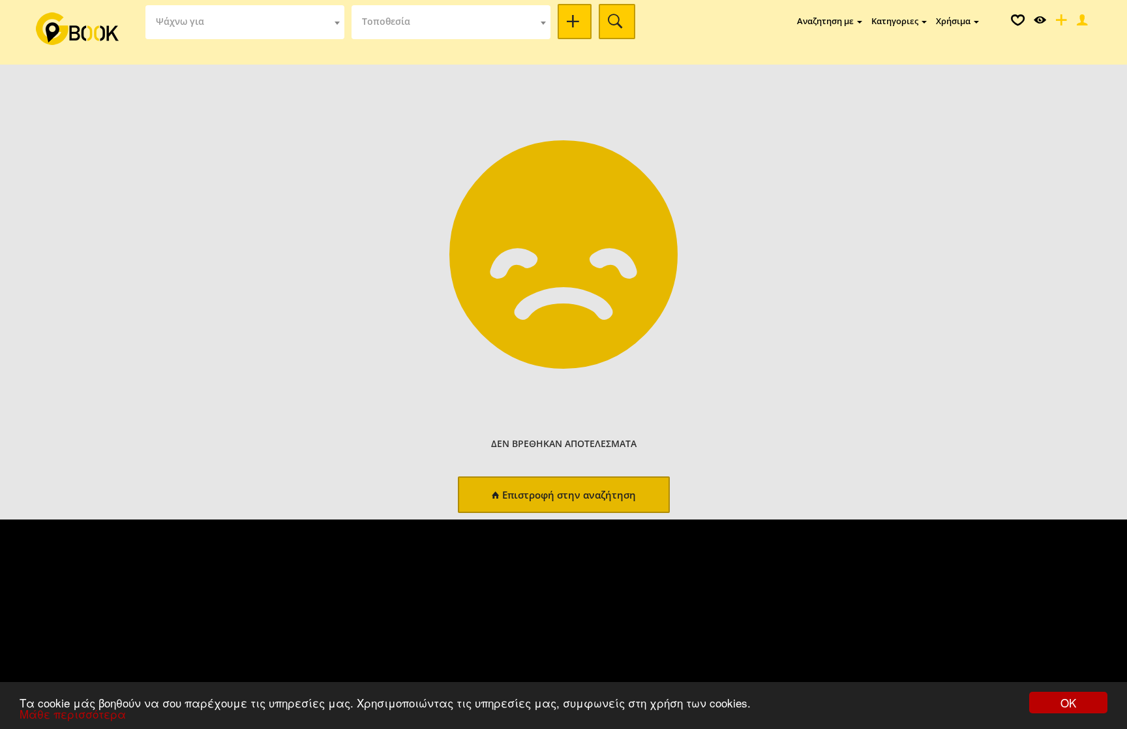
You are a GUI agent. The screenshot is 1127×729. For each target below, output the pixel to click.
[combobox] (244, 22)
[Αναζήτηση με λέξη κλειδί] (575, 21)
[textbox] (244, 22)
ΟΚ (1068, 702)
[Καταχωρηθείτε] (1059, 23)
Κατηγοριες (895, 21)
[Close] (1080, 23)
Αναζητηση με (826, 21)
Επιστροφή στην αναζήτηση (569, 494)
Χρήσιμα (954, 21)
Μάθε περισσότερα (73, 714)
